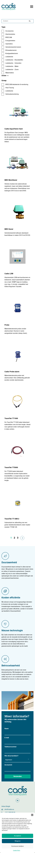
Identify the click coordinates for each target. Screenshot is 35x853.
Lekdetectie (9, 57)
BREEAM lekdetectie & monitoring (16, 84)
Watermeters (9, 73)
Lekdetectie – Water (11, 66)
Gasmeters (9, 44)
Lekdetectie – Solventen (13, 63)
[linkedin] (17, 800)
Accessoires (9, 31)
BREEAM (8, 37)
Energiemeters (10, 40)
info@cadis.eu (9, 809)
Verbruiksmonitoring (12, 94)
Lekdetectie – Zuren (12, 69)
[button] (32, 815)
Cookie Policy (16, 850)
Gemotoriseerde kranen (13, 47)
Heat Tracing (9, 88)
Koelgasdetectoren (11, 53)
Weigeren (17, 841)
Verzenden (17, 776)
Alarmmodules (10, 34)
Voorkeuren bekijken (17, 846)
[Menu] (32, 7)
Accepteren (17, 836)
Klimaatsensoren (11, 50)
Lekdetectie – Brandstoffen (14, 60)
